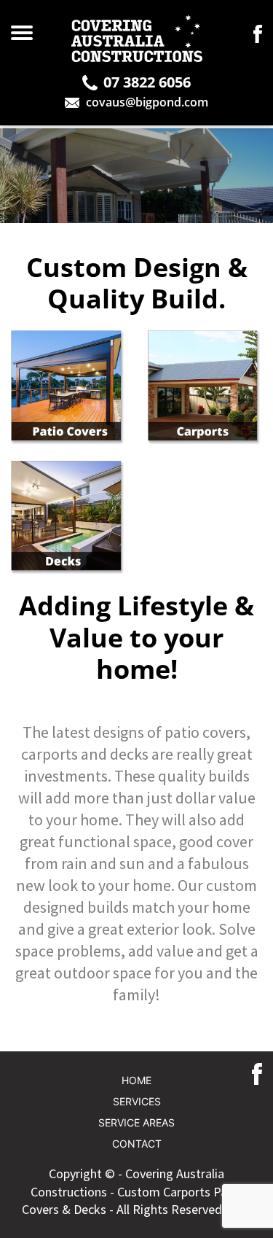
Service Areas (136, 1122)
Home (136, 1080)
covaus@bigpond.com (147, 102)
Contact (137, 1144)
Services (137, 1101)
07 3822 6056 (147, 82)
